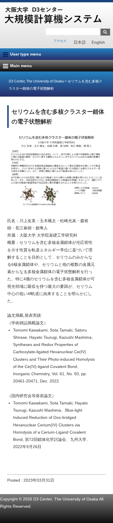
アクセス (60, 41)
